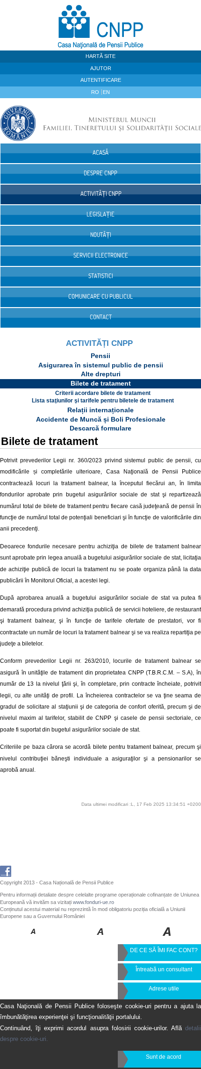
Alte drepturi (101, 374)
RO (95, 92)
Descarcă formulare (100, 428)
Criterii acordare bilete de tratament (103, 393)
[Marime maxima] (167, 938)
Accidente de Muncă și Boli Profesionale (100, 419)
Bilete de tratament (101, 383)
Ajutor (100, 68)
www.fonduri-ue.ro (93, 902)
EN (106, 92)
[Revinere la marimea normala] (33, 938)
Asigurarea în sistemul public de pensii (100, 365)
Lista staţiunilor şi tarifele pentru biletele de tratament (103, 400)
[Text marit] (100, 938)
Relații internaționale (100, 410)
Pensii (100, 355)
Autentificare (100, 80)
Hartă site (100, 56)
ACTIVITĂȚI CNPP (99, 343)
